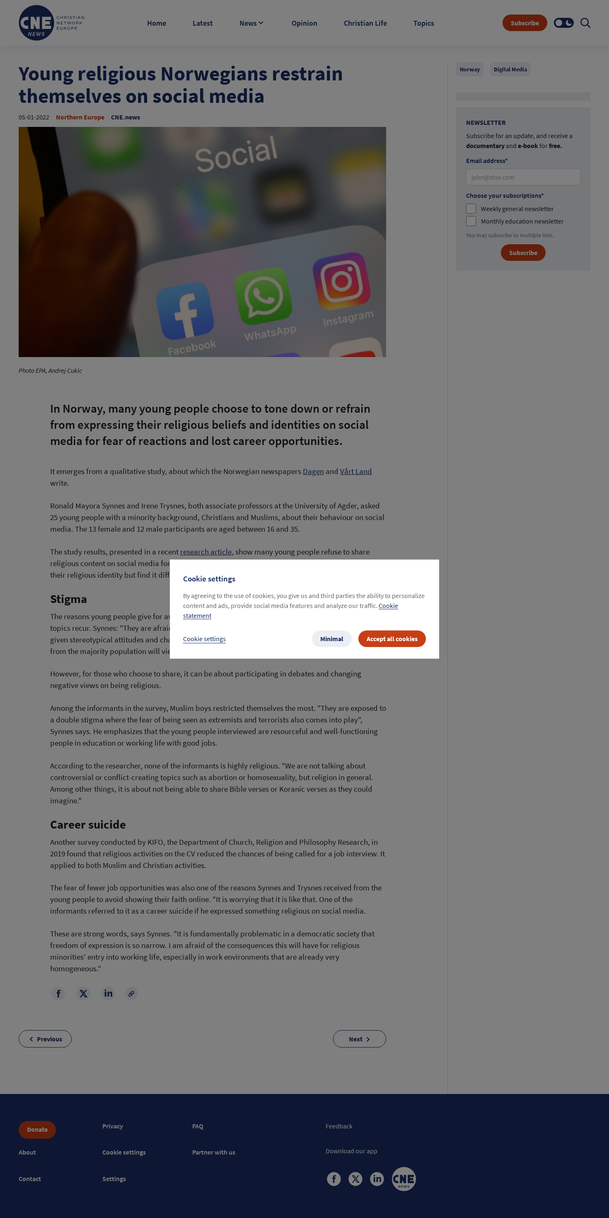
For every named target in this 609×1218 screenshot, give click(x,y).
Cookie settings (204, 639)
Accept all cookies (392, 639)
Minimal (331, 639)
